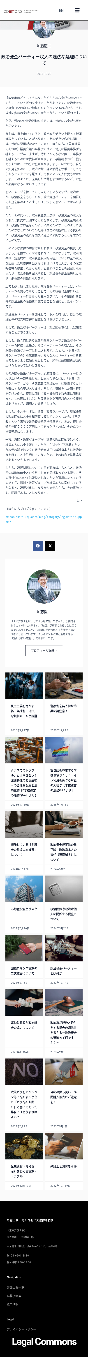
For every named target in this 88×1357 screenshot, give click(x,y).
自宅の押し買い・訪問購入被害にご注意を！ (63, 1097)
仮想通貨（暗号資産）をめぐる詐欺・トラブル (24, 1171)
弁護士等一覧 (15, 1287)
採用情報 (13, 1304)
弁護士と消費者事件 (63, 1166)
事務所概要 (14, 1295)
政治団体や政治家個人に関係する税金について (63, 914)
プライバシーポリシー (21, 1329)
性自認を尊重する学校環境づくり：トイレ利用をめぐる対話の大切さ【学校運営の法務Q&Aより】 (63, 780)
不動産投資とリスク (24, 909)
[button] (38, 546)
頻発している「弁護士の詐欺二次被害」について (24, 849)
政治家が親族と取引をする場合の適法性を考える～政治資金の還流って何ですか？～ (63, 1032)
